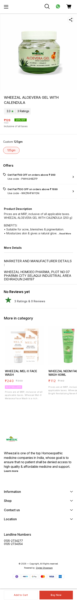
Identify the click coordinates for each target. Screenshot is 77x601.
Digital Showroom (44, 568)
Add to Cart (21, 594)
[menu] (6, 7)
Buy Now (56, 594)
